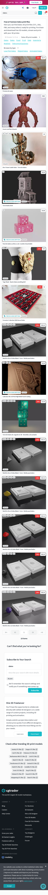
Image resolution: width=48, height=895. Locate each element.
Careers (4, 810)
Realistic (7, 43)
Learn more (28, 881)
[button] (36, 13)
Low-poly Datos (10, 51)
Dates (12, 40)
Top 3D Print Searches (9, 849)
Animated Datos (36, 51)
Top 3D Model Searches (10, 845)
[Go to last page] (42, 632)
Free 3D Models (30, 817)
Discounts (28, 825)
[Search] (40, 13)
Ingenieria (37, 40)
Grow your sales (7, 833)
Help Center (6, 814)
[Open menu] (3, 8)
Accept (9, 886)
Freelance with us (8, 841)
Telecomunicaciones (20, 43)
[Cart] (27, 8)
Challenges (29, 837)
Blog (3, 806)
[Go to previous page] (15, 632)
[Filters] (45, 13)
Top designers (30, 833)
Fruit (24, 40)
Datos (6, 40)
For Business (29, 806)
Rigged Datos (23, 51)
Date (29, 40)
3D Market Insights (8, 837)
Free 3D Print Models (32, 821)
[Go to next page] (33, 632)
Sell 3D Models (7, 829)
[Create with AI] (23, 8)
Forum (27, 840)
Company (5, 802)
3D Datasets (29, 810)
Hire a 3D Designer (31, 814)
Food (18, 40)
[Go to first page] (6, 632)
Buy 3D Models (30, 802)
